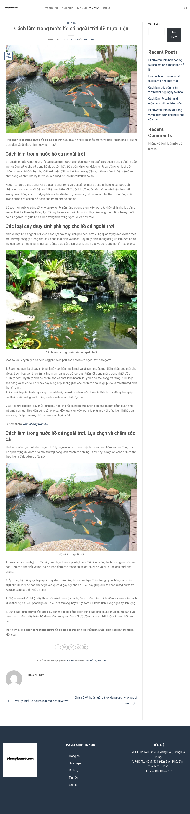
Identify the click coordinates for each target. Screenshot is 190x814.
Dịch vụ (82, 8)
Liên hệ (105, 8)
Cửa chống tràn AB (35, 424)
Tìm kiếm (154, 24)
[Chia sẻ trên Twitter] (65, 647)
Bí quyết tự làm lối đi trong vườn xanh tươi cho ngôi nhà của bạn (166, 114)
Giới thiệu (68, 8)
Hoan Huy (88, 40)
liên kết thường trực (96, 660)
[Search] (185, 8)
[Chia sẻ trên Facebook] (58, 647)
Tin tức (94, 8)
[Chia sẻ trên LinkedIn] (85, 647)
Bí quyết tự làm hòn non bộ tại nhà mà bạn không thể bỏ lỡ (166, 64)
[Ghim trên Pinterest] (78, 647)
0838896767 (163, 771)
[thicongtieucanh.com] (21, 8)
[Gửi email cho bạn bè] (71, 647)
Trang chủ (52, 8)
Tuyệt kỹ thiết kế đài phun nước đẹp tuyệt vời (40, 701)
